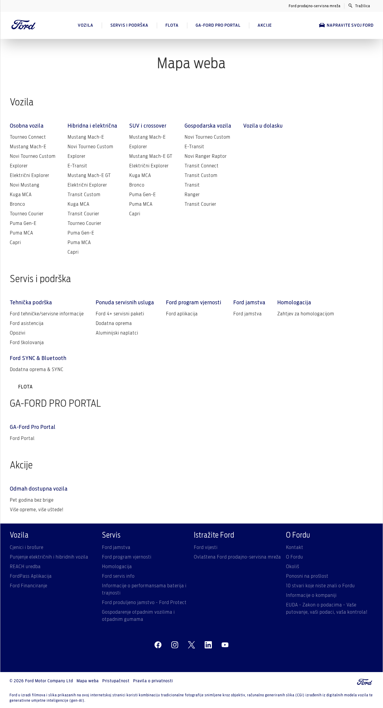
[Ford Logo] (23, 25)
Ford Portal (22, 438)
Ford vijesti (206, 547)
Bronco (17, 204)
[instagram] (174, 645)
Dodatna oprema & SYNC (36, 369)
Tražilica (362, 6)
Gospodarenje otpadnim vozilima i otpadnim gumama (138, 616)
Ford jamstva (247, 313)
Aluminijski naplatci (117, 333)
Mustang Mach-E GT (89, 175)
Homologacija (117, 566)
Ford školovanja (27, 342)
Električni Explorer (29, 175)
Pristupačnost (116, 681)
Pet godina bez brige (32, 500)
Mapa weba (88, 681)
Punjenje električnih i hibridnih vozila (49, 557)
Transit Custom (84, 194)
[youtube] (225, 645)
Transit (192, 185)
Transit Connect (202, 166)
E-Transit (77, 166)
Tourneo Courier (27, 213)
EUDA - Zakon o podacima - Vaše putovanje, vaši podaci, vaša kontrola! (327, 609)
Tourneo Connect (28, 137)
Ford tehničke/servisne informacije (47, 313)
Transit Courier (83, 213)
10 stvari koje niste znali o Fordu (320, 585)
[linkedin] (208, 645)
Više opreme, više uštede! (37, 509)
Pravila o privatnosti (153, 681)
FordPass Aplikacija (31, 576)
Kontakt (294, 547)
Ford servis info (118, 576)
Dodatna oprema (114, 323)
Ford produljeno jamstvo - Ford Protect (144, 602)
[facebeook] (158, 645)
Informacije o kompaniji (311, 595)
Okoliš (292, 566)
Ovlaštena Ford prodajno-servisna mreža (237, 557)
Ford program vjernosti (126, 557)
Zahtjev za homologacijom (305, 313)
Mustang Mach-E (28, 146)
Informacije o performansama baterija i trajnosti (144, 589)
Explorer (19, 166)
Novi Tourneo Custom (33, 156)
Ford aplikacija (182, 313)
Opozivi (17, 333)
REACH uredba (25, 566)
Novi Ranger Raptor (206, 156)
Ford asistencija (27, 323)
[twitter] (191, 645)
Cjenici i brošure (26, 547)
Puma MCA (21, 233)
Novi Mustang (24, 185)
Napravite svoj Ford (350, 25)
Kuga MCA (21, 194)
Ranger (192, 194)
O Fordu (294, 557)
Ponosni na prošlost (307, 576)
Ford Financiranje (28, 585)
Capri (15, 242)
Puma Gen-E (23, 223)
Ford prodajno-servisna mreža (315, 6)
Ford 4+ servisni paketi (120, 313)
